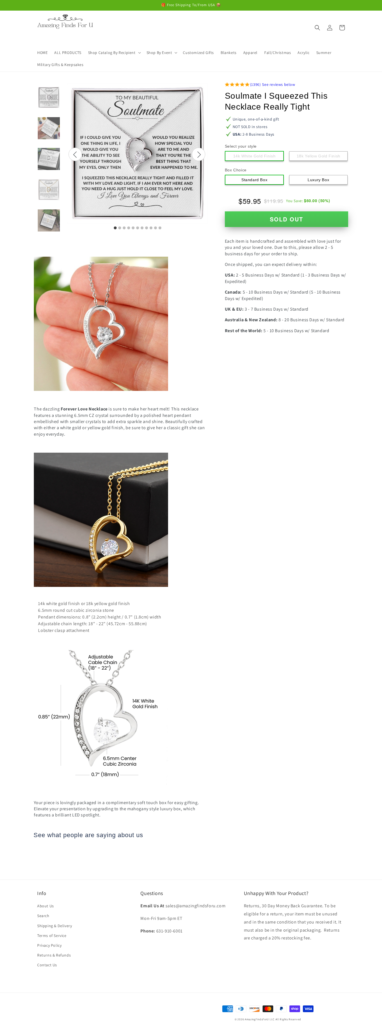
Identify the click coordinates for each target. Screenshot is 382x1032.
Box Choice (236, 170)
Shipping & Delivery (54, 925)
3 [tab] (124, 228)
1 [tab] (115, 228)
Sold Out (286, 219)
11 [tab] (160, 228)
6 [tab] (137, 228)
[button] (114, 52)
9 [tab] (151, 228)
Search (43, 915)
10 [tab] (155, 228)
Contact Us (47, 964)
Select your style (241, 146)
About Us (45, 905)
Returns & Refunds (54, 955)
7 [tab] (142, 228)
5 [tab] (133, 228)
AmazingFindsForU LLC (260, 1019)
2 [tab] (119, 228)
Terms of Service (52, 935)
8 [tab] (146, 228)
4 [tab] (128, 228)
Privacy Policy (49, 945)
